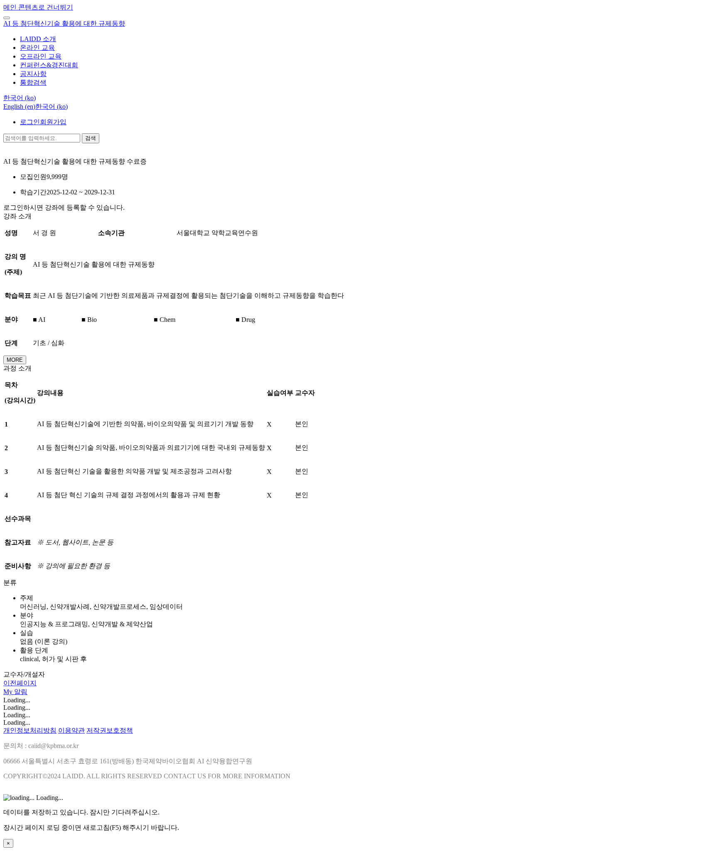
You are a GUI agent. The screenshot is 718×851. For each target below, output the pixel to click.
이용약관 (71, 730)
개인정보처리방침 (30, 730)
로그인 (30, 121)
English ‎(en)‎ (19, 106)
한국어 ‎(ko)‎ (51, 106)
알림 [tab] (20, 691)
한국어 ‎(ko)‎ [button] (19, 97)
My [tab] (8, 691)
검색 (90, 138)
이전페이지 (20, 683)
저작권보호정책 (109, 730)
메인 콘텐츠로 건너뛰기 (38, 7)
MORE (15, 360)
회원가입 (53, 121)
